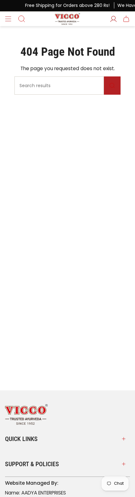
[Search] (112, 85)
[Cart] (126, 19)
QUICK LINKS (21, 439)
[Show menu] (8, 19)
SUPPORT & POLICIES (32, 464)
